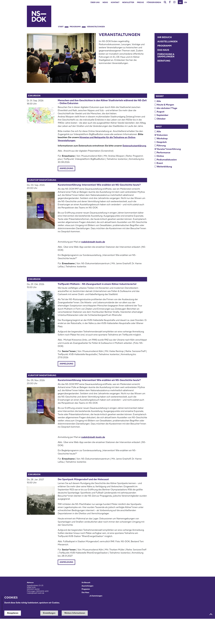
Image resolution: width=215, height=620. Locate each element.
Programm (75, 27)
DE (180, 2)
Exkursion (162, 135)
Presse (140, 2)
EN (185, 2)
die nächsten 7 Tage (166, 108)
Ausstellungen (167, 41)
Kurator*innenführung (169, 149)
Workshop (162, 138)
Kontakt (115, 2)
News (105, 2)
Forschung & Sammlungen (165, 55)
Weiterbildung (164, 166)
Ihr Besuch (164, 37)
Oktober (161, 118)
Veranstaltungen (96, 27)
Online (160, 156)
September (162, 115)
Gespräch (161, 142)
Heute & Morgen (165, 104)
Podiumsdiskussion (166, 159)
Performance (163, 152)
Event (159, 163)
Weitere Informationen (74, 613)
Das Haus (163, 50)
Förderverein (154, 2)
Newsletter (128, 2)
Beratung (163, 60)
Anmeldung (66, 168)
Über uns (95, 2)
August (160, 111)
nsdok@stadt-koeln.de (93, 241)
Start (60, 27)
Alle (158, 101)
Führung (161, 145)
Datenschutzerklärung (134, 145)
